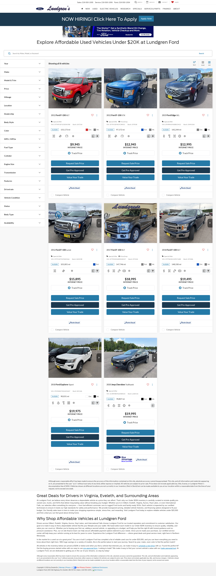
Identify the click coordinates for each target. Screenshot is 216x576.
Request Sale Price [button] (75, 163)
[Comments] (93, 136)
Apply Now (146, 18)
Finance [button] (167, 9)
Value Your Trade (75, 177)
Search (201, 53)
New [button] (88, 9)
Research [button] (125, 9)
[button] (99, 88)
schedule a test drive (146, 546)
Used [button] (95, 9)
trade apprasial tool (168, 548)
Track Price (77, 153)
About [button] (176, 9)
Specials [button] (137, 9)
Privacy (68, 567)
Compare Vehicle (62, 195)
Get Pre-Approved (75, 170)
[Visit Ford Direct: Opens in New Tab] (98, 570)
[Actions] (97, 115)
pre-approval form (90, 548)
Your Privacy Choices (83, 567)
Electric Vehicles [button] (109, 9)
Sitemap (61, 567)
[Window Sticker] (97, 136)
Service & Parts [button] (152, 9)
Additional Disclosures (100, 567)
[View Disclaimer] (73, 136)
